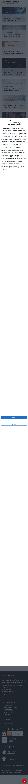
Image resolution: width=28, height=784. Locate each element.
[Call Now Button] (24, 781)
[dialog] (14, 392)
